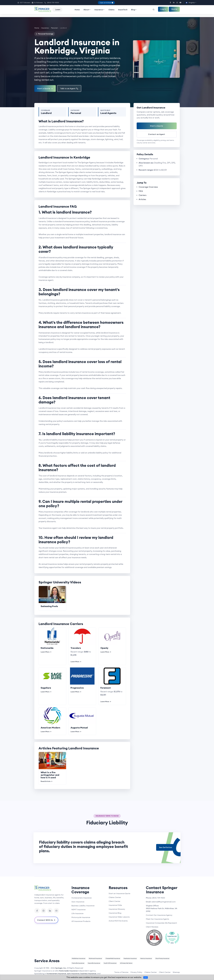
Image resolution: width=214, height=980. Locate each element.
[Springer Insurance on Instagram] (43, 910)
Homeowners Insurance (81, 898)
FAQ (141, 191)
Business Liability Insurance (82, 905)
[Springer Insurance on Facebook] (37, 910)
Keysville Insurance (94, 963)
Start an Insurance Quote (119, 893)
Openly (104, 648)
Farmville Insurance (78, 963)
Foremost (105, 687)
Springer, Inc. (60, 968)
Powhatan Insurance (130, 958)
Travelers (76, 648)
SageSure (46, 687)
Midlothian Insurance (78, 958)
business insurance (88, 973)
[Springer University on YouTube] (56, 910)
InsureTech (122, 9)
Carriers (142, 195)
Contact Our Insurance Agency (159, 915)
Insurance (99, 9)
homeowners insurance (56, 973)
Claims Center (115, 897)
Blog (133, 9)
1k (37, 3)
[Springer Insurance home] (51, 888)
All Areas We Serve (126, 963)
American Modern (50, 727)
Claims (111, 9)
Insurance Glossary (117, 909)
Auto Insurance (77, 902)
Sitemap (176, 972)
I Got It (145, 977)
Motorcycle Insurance (80, 917)
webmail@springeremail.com (163, 902)
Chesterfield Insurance (113, 958)
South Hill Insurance (110, 963)
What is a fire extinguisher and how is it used (50, 775)
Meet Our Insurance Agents (157, 919)
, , (161, 909)
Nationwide (47, 648)
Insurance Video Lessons (119, 917)
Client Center (114, 901)
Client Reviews (152, 927)
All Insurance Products (80, 921)
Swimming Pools (49, 606)
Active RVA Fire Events (118, 921)
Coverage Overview (148, 187)
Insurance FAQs (115, 905)
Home (77, 9)
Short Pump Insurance (162, 958)
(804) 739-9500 (51, 3)
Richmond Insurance (95, 958)
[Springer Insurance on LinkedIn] (50, 910)
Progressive (77, 687)
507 (24, 3)
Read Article (45, 781)
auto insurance (73, 973)
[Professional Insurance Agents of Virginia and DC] (154, 937)
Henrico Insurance (146, 958)
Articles (142, 199)
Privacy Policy (136, 972)
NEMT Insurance (78, 909)
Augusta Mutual (79, 727)
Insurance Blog (115, 913)
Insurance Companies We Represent (161, 923)
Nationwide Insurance (68, 971)
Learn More (45, 652)
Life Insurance (77, 913)
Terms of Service (121, 972)
